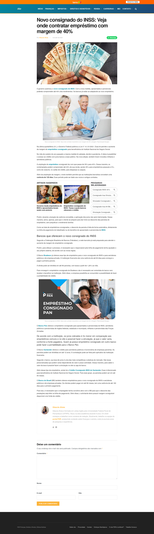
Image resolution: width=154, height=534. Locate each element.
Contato (127, 9)
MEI (118, 9)
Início (40, 9)
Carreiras (109, 9)
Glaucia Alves (43, 38)
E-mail (39, 493)
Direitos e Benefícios (80, 9)
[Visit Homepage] (19, 9)
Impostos (62, 9)
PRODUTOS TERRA (132, 2)
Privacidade (81, 527)
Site (80, 493)
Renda (97, 9)
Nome (39, 483)
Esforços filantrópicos (100, 527)
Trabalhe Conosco (131, 527)
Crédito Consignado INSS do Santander (85, 370)
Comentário (42, 453)
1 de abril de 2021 (57, 38)
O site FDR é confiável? (116, 527)
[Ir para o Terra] (77, 2)
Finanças (49, 9)
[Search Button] (136, 8)
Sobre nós (73, 527)
